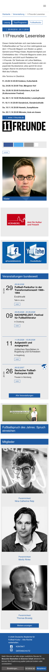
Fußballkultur (35, 22)
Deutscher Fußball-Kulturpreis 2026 (25, 372)
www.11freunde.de (15, 117)
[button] (8, 145)
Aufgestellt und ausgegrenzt (23, 344)
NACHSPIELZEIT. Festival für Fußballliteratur (29, 316)
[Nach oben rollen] (45, 668)
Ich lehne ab (30, 668)
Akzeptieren (41, 668)
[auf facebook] (11, 646)
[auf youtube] (11, 650)
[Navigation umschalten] (45, 6)
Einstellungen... (13, 668)
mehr (17, 304)
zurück (6, 152)
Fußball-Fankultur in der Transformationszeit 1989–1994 (30, 289)
